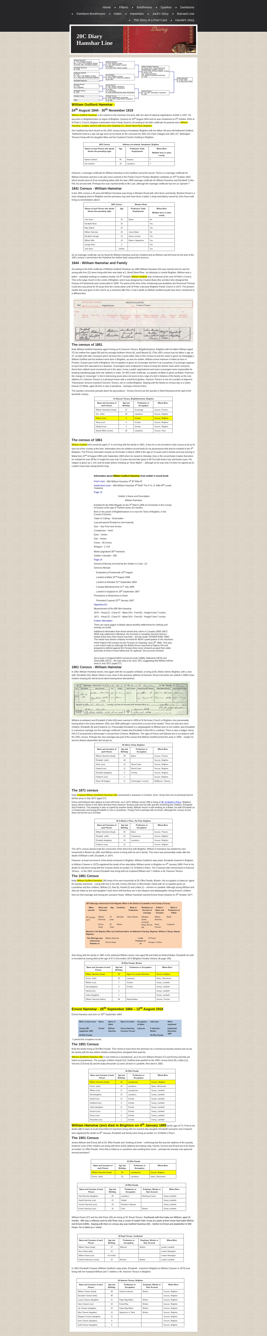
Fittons (123, 7)
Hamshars (137, 13)
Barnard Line (185, 13)
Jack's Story (160, 13)
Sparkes (166, 7)
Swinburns (187, 7)
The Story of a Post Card (150, 20)
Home (107, 7)
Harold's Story (184, 20)
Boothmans (144, 7)
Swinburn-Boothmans (90, 13)
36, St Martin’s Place (171, 802)
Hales (118, 13)
